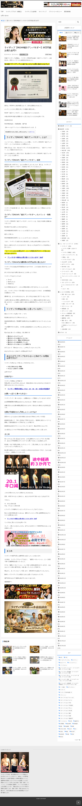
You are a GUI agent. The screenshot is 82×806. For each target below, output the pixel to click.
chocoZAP (64, 262)
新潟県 (63, 167)
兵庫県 (63, 190)
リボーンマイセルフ (67, 269)
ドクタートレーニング (67, 273)
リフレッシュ (63, 695)
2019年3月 (62, 563)
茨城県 (63, 157)
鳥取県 (63, 202)
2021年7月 (62, 481)
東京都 (63, 148)
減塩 (67, 731)
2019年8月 (62, 544)
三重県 (63, 186)
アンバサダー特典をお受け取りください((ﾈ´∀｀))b (25, 257)
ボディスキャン (71, 687)
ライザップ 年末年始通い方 (66, 692)
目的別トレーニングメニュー (69, 325)
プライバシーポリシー (55, 11)
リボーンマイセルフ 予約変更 (66, 705)
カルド (64, 288)
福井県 (63, 176)
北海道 (63, 131)
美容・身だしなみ (66, 294)
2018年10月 (63, 588)
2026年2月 (62, 371)
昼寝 (61, 726)
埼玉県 (63, 152)
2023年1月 (62, 448)
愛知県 (63, 179)
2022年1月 (62, 472)
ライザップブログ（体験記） (14, 11)
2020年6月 (62, 515)
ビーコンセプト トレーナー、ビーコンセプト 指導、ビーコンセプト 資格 (69, 668)
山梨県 (63, 164)
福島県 (63, 145)
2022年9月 (62, 467)
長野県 (63, 169)
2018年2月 (62, 626)
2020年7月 (62, 510)
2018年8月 (62, 597)
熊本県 (63, 231)
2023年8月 (62, 414)
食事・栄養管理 (66, 315)
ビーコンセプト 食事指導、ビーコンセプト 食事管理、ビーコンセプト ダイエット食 (69, 684)
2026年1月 (62, 375)
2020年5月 (62, 520)
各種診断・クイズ (64, 126)
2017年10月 (63, 645)
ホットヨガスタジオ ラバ (68, 284)
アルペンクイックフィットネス (69, 276)
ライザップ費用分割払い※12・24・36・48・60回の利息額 (28, 389)
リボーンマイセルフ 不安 (65, 702)
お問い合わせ (4, 15)
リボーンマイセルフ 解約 (65, 713)
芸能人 (64, 257)
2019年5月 (62, 554)
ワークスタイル (63, 721)
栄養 (73, 726)
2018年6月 (62, 607)
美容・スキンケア (66, 303)
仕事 (71, 721)
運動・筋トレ (65, 320)
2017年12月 (63, 636)
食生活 (61, 736)
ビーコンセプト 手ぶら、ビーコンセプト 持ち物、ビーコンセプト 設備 (69, 676)
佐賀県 (63, 226)
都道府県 (62, 129)
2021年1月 (62, 496)
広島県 (63, 209)
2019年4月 (62, 559)
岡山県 (63, 207)
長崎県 (63, 228)
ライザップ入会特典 (30, 11)
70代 (66, 657)
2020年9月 (62, 501)
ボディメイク (65, 311)
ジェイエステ (66, 301)
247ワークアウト (66, 264)
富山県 (63, 171)
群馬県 (63, 162)
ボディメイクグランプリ (68, 254)
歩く (76, 728)
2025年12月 (63, 380)
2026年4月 (62, 361)
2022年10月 (63, 462)
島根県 (63, 205)
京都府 (63, 193)
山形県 (63, 143)
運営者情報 (67, 11)
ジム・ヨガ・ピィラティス (66, 243)
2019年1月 (62, 573)
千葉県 (63, 155)
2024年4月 (62, 390)
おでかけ (62, 332)
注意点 (61, 731)
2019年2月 (62, 568)
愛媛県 (63, 219)
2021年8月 (62, 477)
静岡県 (63, 183)
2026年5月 (62, 356)
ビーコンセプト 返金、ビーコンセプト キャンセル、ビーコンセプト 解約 (69, 680)
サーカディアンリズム (65, 660)
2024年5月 (62, 385)
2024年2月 (62, 400)
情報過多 (76, 723)
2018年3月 (62, 621)
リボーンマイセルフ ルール (66, 700)
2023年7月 (62, 419)
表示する (32, 132)
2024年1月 (62, 404)
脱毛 (63, 299)
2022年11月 (63, 457)
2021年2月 (62, 491)
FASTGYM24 (65, 280)
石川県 (63, 174)
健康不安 (77, 721)
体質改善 (64, 308)
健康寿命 (64, 318)
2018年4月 (62, 616)
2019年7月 (62, 549)
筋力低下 (73, 731)
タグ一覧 (78, 739)
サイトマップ (43, 11)
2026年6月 (62, 351)
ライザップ (64, 246)
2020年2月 (62, 525)
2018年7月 (62, 602)
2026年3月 (62, 366)
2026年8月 (62, 342)
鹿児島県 (64, 238)
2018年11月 (63, 583)
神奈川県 (64, 150)
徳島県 (63, 214)
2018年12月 (63, 578)
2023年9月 (62, 409)
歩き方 (70, 728)
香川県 (63, 216)
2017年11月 (63, 641)
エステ (64, 296)
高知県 (63, 221)
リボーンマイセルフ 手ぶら (66, 708)
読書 (68, 734)
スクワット (75, 660)
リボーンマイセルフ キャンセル (67, 697)
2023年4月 (62, 433)
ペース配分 (62, 687)
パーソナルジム (63, 665)
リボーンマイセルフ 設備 (65, 715)
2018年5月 (62, 612)
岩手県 (63, 136)
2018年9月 (62, 592)
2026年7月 (62, 347)
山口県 (63, 212)
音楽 (73, 734)
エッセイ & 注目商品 (65, 292)
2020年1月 (62, 530)
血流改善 (62, 734)
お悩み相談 (64, 329)
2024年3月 (62, 395)
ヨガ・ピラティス (66, 282)
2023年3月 (62, 438)
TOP (2, 11)
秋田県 (63, 141)
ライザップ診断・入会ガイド (69, 248)
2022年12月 (63, 453)
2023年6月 (62, 424)
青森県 (63, 134)
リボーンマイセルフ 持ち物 (66, 710)
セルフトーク (63, 662)
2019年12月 (63, 534)
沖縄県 (63, 240)
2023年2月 (62, 443)
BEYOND (64, 266)
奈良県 (63, 198)
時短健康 (67, 726)
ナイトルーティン (73, 662)
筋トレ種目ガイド (66, 322)
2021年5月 (62, 486)
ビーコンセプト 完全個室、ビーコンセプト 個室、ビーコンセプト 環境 (69, 672)
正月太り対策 (63, 728)
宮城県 (63, 138)
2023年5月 (62, 428)
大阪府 (63, 188)
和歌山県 (64, 200)
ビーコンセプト (66, 271)
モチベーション (66, 306)
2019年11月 (63, 539)
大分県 (63, 233)
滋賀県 (63, 195)
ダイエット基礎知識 (67, 313)
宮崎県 (63, 235)
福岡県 (63, 224)
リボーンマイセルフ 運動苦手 (66, 718)
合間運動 (62, 723)
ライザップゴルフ (66, 259)
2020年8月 (62, 506)
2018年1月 (62, 631)
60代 (61, 657)
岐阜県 (63, 181)
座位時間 (69, 723)
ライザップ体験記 (24, 54)
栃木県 (63, 160)
